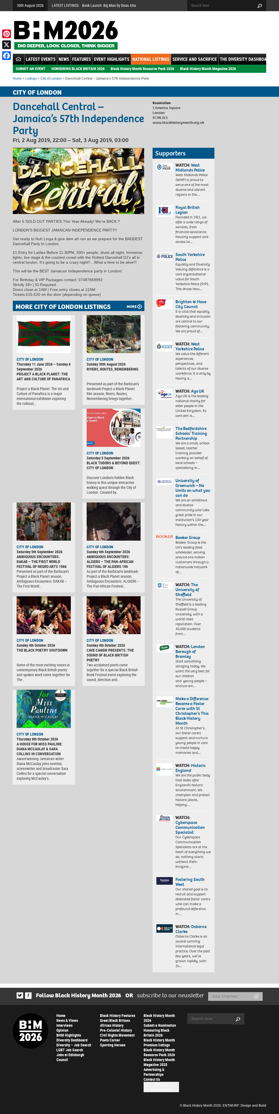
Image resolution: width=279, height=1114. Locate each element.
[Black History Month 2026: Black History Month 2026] (66, 35)
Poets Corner (110, 1040)
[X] (6, 44)
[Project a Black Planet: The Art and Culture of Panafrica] (44, 334)
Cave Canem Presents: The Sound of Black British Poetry (110, 655)
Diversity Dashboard (71, 1040)
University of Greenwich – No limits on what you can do (192, 488)
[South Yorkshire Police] (164, 256)
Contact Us (152, 1079)
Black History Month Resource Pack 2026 (142, 68)
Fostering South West (190, 882)
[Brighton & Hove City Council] (164, 304)
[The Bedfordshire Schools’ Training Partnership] (164, 432)
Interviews (64, 1025)
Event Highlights (111, 59)
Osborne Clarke (191, 929)
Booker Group (188, 537)
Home (17, 78)
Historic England (190, 768)
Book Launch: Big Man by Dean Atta (109, 5)
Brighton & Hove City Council (190, 304)
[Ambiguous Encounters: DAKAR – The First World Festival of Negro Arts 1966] (44, 521)
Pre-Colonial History (116, 1030)
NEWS (64, 59)
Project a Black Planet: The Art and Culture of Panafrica (43, 376)
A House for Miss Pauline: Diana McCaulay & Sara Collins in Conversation (39, 748)
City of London (51, 78)
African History (111, 1025)
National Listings (150, 59)
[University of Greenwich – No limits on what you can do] (164, 481)
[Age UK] (164, 394)
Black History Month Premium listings (159, 1042)
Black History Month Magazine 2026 (208, 68)
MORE (132, 306)
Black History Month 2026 (159, 1018)
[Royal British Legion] (164, 211)
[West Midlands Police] (164, 167)
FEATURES (81, 59)
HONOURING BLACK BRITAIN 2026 (78, 68)
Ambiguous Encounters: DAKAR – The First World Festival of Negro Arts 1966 (41, 561)
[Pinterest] (6, 33)
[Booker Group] (164, 536)
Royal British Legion (187, 209)
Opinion (62, 1030)
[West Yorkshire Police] (164, 346)
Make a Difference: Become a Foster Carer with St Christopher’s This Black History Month (192, 711)
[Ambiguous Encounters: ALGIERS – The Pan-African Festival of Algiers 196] (114, 521)
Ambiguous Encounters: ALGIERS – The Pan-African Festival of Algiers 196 (110, 561)
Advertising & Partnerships (154, 1072)
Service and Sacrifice (194, 59)
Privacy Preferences (161, 1087)
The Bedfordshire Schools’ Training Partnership (191, 433)
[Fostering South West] (164, 881)
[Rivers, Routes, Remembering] (114, 334)
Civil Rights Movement (117, 1035)
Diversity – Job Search (73, 1044)
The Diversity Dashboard (246, 59)
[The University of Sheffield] (164, 585)
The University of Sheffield (187, 589)
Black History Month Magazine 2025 (159, 1062)
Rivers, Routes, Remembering (112, 369)
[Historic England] (164, 769)
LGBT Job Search (69, 1049)
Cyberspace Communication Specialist (190, 827)
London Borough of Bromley (190, 651)
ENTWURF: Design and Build (244, 1105)
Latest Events (41, 59)
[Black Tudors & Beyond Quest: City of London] (114, 428)
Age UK (197, 391)
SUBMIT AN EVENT (31, 68)
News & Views (67, 1020)
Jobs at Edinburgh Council (70, 1057)
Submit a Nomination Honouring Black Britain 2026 (160, 1030)
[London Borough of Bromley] (164, 648)
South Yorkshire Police (190, 257)
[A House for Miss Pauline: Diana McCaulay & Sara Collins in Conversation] (44, 709)
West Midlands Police (190, 167)
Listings (31, 78)
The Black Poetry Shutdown (42, 650)
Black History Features (117, 1015)
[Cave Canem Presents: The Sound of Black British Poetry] (114, 615)
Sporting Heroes (112, 1044)
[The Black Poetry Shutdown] (44, 615)
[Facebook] (6, 55)
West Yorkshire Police (189, 346)
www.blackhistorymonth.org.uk (178, 122)
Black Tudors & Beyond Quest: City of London (114, 465)
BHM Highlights (68, 1035)
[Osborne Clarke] (164, 928)
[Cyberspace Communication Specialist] (164, 818)
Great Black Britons (115, 1020)
